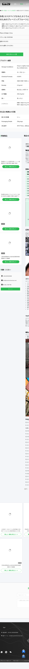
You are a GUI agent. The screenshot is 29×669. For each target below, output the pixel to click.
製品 (21, 4)
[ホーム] (6, 4)
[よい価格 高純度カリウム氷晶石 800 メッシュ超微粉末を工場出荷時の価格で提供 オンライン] (10, 149)
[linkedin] (23, 656)
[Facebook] (23, 651)
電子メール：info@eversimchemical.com (12, 635)
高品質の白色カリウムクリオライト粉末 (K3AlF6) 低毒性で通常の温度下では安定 (10, 196)
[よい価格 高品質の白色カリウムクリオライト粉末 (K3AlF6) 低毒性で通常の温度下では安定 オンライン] (10, 182)
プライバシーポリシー (5, 660)
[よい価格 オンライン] (10, 215)
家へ (15, 4)
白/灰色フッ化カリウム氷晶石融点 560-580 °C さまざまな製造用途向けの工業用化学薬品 (11, 530)
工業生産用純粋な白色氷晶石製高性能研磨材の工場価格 (11, 566)
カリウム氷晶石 (11, 10)
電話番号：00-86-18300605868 (10, 632)
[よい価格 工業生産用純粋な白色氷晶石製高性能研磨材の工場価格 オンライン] (10, 244)
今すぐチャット (10, 54)
